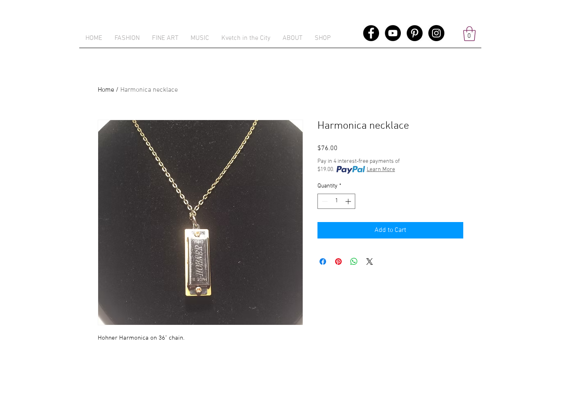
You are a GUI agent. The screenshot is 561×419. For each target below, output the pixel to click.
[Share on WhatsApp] (354, 261)
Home (106, 90)
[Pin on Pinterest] (338, 261)
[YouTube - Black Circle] (393, 33)
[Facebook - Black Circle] (371, 33)
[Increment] (349, 201)
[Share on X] (370, 261)
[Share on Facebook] (323, 261)
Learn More (381, 169)
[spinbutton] (336, 201)
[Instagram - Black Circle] (436, 33)
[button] (322, 38)
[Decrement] (324, 201)
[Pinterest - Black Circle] (415, 33)
